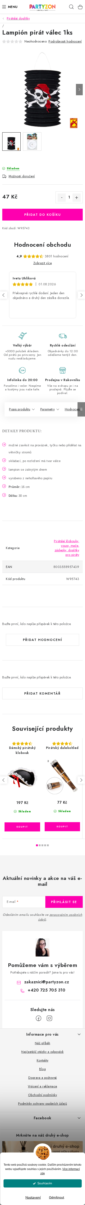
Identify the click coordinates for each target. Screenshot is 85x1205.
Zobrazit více (42, 263)
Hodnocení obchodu (42, 244)
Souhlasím (44, 1183)
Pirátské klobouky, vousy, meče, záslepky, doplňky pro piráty (66, 548)
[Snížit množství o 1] (62, 197)
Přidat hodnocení (42, 640)
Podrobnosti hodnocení (65, 41)
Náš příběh (42, 1043)
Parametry (47, 409)
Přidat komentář (42, 693)
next (81, 780)
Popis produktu (19, 409)
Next (81, 295)
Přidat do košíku (42, 214)
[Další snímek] (79, 89)
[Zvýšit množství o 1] (77, 197)
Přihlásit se (64, 902)
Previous (3, 295)
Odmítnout (56, 1197)
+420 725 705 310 (46, 990)
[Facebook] (38, 1018)
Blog (42, 1069)
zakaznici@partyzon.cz (46, 982)
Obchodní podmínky (42, 1095)
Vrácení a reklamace (42, 1086)
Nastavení (33, 1197)
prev (3, 780)
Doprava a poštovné (42, 1077)
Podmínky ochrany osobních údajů (42, 1103)
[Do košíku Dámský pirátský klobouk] (22, 826)
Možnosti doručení (22, 176)
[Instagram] (49, 1018)
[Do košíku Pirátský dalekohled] (62, 826)
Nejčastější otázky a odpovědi (42, 1051)
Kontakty (43, 1060)
